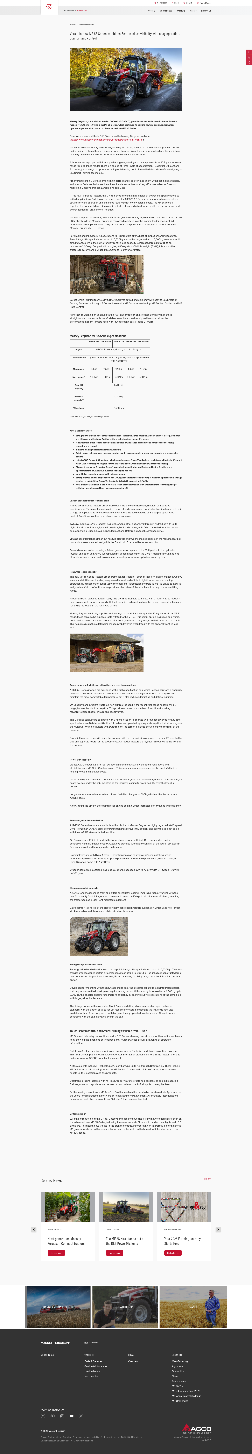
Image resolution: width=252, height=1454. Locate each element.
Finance (193, 10)
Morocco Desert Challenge (186, 1396)
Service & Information (96, 1366)
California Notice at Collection (55, 1440)
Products (151, 10)
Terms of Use (110, 1437)
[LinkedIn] (81, 1415)
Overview (133, 1361)
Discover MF (206, 10)
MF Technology (166, 10)
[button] (44, 1265)
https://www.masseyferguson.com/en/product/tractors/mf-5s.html (107, 139)
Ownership (181, 10)
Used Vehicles (92, 1371)
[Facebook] (43, 1415)
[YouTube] (71, 1415)
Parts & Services (93, 1361)
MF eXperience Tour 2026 (186, 1391)
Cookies (67, 1437)
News (175, 1376)
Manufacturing (180, 1361)
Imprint (79, 1437)
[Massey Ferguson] (49, 7)
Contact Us (178, 1371)
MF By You (177, 1386)
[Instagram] (62, 1415)
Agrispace (177, 1366)
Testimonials (179, 1381)
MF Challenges (180, 1400)
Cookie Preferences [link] (83, 1440)
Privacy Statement (49, 1437)
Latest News (207, 1179)
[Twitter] (52, 1415)
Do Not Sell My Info (130, 1437)
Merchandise (91, 1376)
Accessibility (93, 1437)
